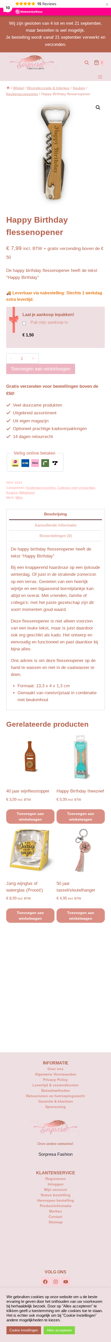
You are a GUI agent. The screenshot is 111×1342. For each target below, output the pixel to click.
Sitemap (56, 1222)
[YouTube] (65, 1281)
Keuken (12, 493)
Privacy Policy (55, 1080)
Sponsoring (55, 1107)
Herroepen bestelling (55, 1200)
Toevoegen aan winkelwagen (40, 368)
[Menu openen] (100, 77)
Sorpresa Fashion (55, 1154)
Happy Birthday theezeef (80, 791)
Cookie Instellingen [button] (24, 1330)
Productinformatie (56, 1206)
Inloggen (56, 1184)
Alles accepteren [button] (59, 1330)
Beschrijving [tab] (55, 514)
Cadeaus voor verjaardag (76, 488)
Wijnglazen (27, 493)
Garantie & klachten (55, 1101)
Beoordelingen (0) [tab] (55, 535)
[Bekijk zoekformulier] (86, 62)
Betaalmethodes (55, 1090)
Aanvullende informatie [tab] (55, 525)
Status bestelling (55, 1195)
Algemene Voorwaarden (55, 1074)
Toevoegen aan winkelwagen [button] (30, 816)
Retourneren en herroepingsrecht (55, 1096)
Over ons (55, 1069)
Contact (55, 1217)
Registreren (55, 1179)
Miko (18, 497)
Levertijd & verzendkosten (56, 1085)
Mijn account (55, 1189)
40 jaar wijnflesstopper (28, 791)
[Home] (8, 88)
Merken (55, 1211)
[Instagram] (55, 1281)
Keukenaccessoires (41, 488)
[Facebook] (45, 1281)
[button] (98, 107)
